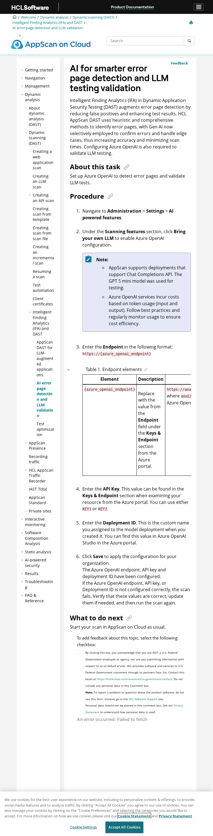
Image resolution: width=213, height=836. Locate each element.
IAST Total (38, 489)
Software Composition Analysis (36, 538)
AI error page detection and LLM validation (47, 28)
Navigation (35, 78)
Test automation (43, 287)
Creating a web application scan (43, 159)
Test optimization (45, 429)
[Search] (189, 40)
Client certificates (43, 301)
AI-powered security (35, 562)
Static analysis (38, 551)
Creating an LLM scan (41, 181)
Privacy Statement (175, 815)
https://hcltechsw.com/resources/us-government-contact (134, 679)
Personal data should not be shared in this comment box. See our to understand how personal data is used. (134, 708)
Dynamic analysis (54, 17)
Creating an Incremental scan (43, 255)
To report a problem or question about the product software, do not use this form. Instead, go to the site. (134, 695)
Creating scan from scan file (42, 233)
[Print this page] (192, 23)
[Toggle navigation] (199, 7)
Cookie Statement (134, 815)
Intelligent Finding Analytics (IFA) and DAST (47, 22)
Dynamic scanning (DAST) (93, 17)
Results (32, 573)
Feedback (179, 63)
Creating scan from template (42, 214)
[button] (23, 70)
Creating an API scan (43, 197)
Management (37, 86)
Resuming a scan (42, 274)
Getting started (39, 70)
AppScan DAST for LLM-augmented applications (45, 358)
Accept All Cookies (124, 827)
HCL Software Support (143, 699)
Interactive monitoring (35, 521)
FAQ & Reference (34, 598)
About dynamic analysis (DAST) (37, 116)
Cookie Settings (83, 827)
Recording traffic (38, 459)
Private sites (40, 511)
